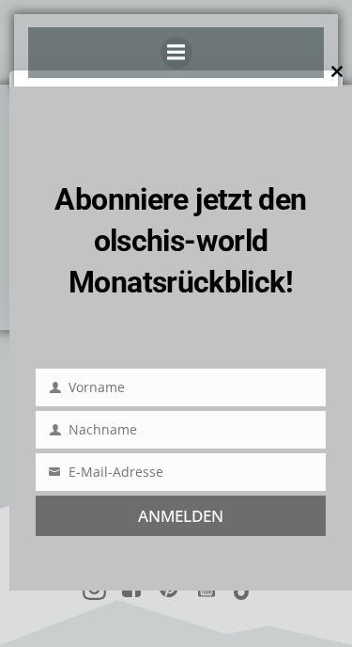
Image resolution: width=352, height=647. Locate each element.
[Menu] (176, 53)
